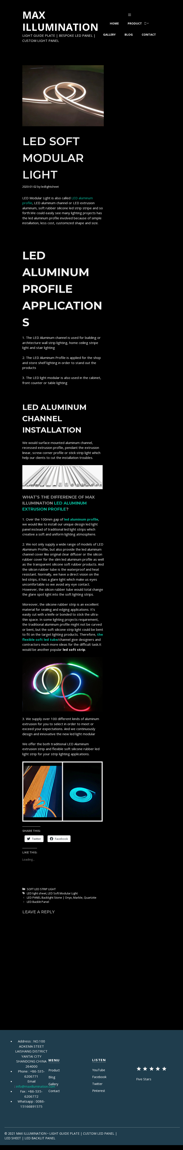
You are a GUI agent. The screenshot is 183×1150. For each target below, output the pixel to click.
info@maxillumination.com (35, 1086)
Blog (129, 35)
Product (135, 23)
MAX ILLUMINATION (60, 21)
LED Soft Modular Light (63, 893)
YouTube (98, 1070)
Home (114, 23)
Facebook (99, 1077)
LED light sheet (36, 893)
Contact (149, 35)
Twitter (97, 1084)
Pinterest (98, 1091)
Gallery (109, 35)
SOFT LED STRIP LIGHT (41, 889)
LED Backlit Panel (38, 902)
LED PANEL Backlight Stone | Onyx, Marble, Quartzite (61, 898)
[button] (63, 95)
